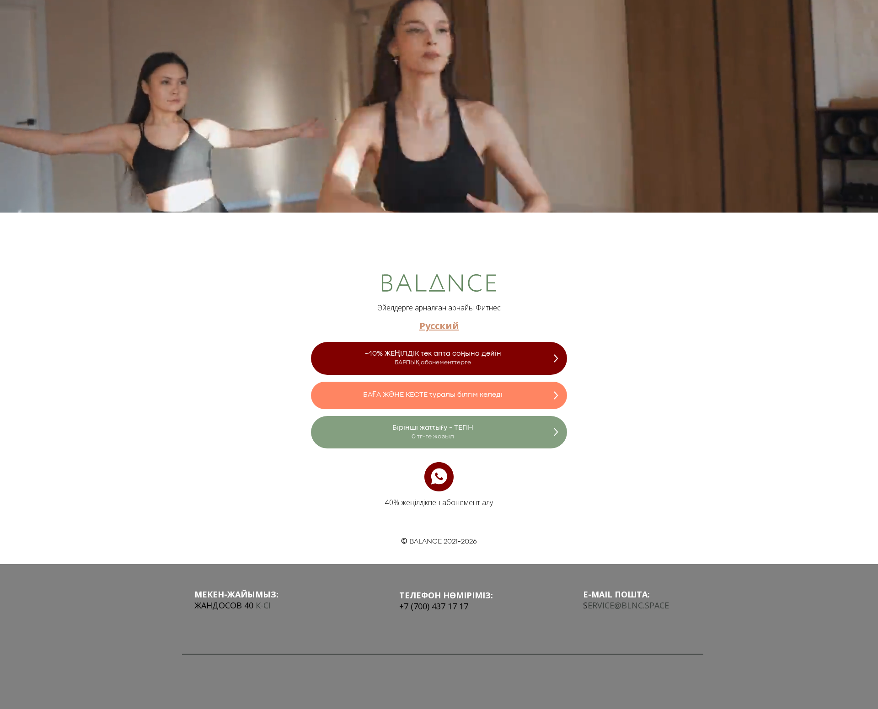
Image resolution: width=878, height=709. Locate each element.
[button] (439, 358)
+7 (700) (414, 606)
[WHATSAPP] (439, 476)
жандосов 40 (223, 605)
